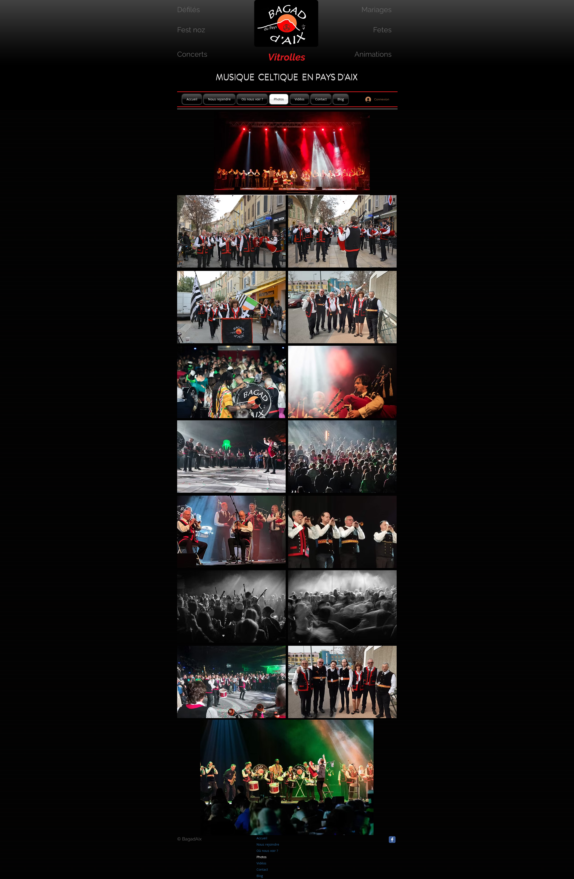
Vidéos (261, 863)
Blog (260, 876)
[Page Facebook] (392, 839)
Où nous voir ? (267, 851)
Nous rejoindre (268, 844)
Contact (262, 869)
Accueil (262, 838)
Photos (262, 857)
